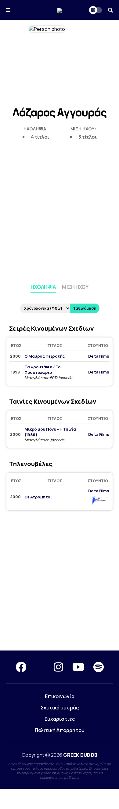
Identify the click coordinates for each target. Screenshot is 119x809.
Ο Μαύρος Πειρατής (44, 356)
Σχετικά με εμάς (60, 707)
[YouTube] (78, 667)
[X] (40, 667)
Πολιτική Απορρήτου (60, 730)
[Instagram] (58, 667)
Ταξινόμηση (84, 308)
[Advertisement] (59, 210)
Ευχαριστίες (60, 719)
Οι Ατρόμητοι (38, 497)
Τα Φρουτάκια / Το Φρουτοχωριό (42, 369)
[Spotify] (98, 667)
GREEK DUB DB (80, 755)
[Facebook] (21, 667)
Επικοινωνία (59, 696)
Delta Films (98, 356)
